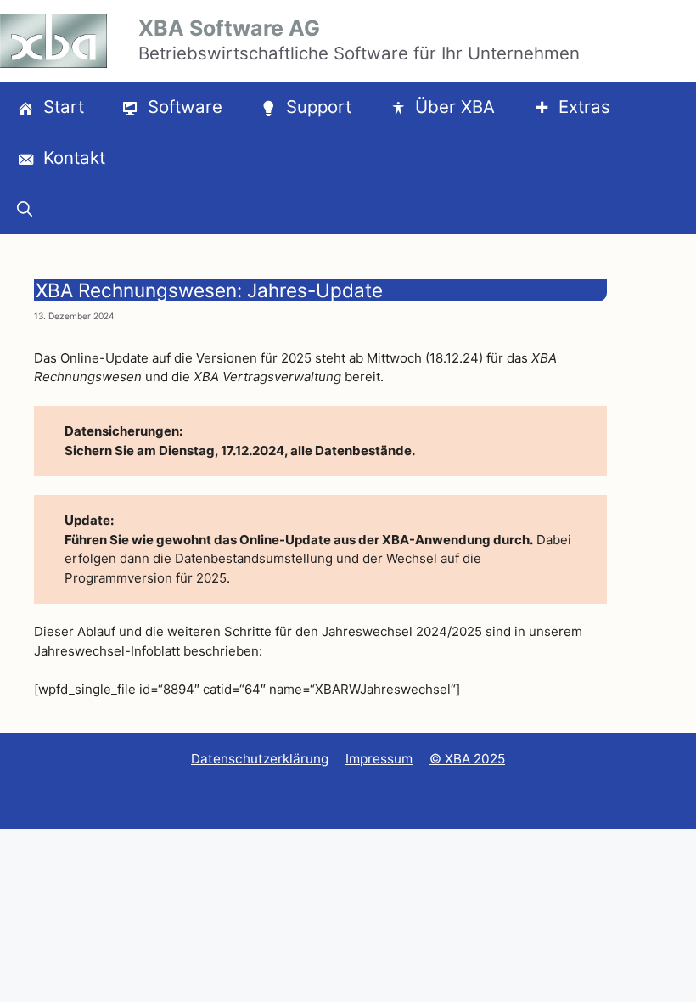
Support (318, 106)
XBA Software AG (229, 28)
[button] (24, 208)
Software (185, 106)
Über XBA (455, 106)
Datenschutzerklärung (259, 759)
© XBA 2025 (467, 759)
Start (63, 106)
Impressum (379, 759)
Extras (584, 106)
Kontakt (74, 157)
